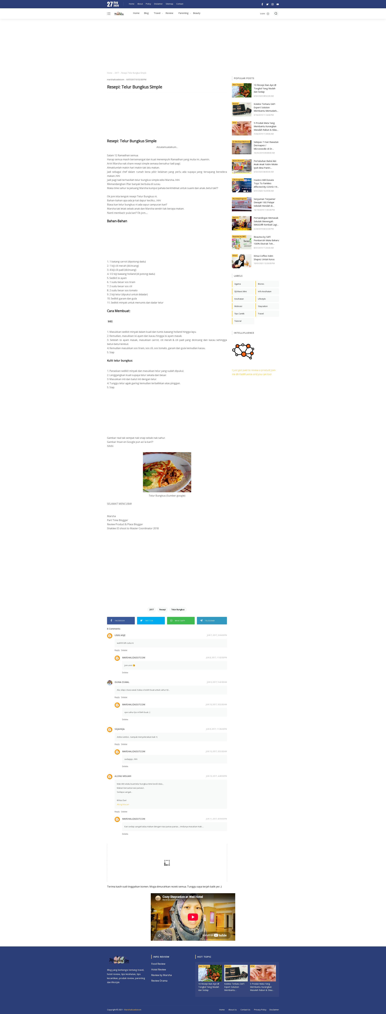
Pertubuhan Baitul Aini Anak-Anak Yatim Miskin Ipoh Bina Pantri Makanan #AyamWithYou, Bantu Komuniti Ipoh (266, 164)
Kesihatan (239, 298)
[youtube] (277, 4)
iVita (234, 122)
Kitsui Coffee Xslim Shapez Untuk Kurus (264, 257)
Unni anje (120, 635)
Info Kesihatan (264, 291)
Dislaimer (158, 3)
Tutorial (237, 321)
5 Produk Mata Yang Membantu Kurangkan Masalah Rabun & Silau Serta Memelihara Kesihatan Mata (265, 126)
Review (169, 12)
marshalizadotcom (133, 657)
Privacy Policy (260, 1009)
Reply (117, 650)
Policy (148, 3)
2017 (117, 73)
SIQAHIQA (120, 729)
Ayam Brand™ (238, 160)
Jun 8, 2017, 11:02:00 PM (216, 657)
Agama (237, 283)
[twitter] (267, 4)
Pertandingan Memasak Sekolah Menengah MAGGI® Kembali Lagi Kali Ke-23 (266, 221)
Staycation (263, 306)
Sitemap (169, 3)
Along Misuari (123, 776)
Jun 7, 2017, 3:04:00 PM (217, 635)
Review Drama (159, 980)
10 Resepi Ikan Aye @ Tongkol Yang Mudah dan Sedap (265, 88)
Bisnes (261, 283)
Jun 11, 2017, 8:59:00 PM (216, 818)
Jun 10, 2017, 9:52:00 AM (216, 704)
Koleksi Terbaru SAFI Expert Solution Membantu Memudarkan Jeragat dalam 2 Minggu (266, 107)
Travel (157, 12)
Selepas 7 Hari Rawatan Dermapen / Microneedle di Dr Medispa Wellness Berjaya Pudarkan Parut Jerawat (266, 145)
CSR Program (238, 179)
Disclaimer (274, 1009)
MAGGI (235, 217)
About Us (232, 1009)
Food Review (158, 963)
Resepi (162, 609)
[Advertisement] (193, 45)
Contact (179, 3)
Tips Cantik (239, 313)
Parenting (183, 12)
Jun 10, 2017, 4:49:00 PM (216, 776)
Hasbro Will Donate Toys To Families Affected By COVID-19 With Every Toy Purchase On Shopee (265, 183)
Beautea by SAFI (239, 236)
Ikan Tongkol (238, 84)
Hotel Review (158, 969)
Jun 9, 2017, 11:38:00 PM (216, 729)
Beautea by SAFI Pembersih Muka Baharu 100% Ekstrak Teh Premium (266, 240)
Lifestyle (262, 298)
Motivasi (238, 306)
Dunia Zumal (122, 682)
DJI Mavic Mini (240, 291)
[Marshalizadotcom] (119, 14)
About (140, 3)
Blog (146, 12)
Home (131, 3)
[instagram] (272, 4)
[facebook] (262, 4)
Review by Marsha (161, 975)
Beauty (196, 12)
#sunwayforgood (239, 198)
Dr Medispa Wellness (241, 141)
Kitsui (235, 255)
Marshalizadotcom (132, 1009)
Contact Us (245, 1009)
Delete (124, 650)
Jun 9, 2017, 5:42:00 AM (217, 682)
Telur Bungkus (178, 609)
